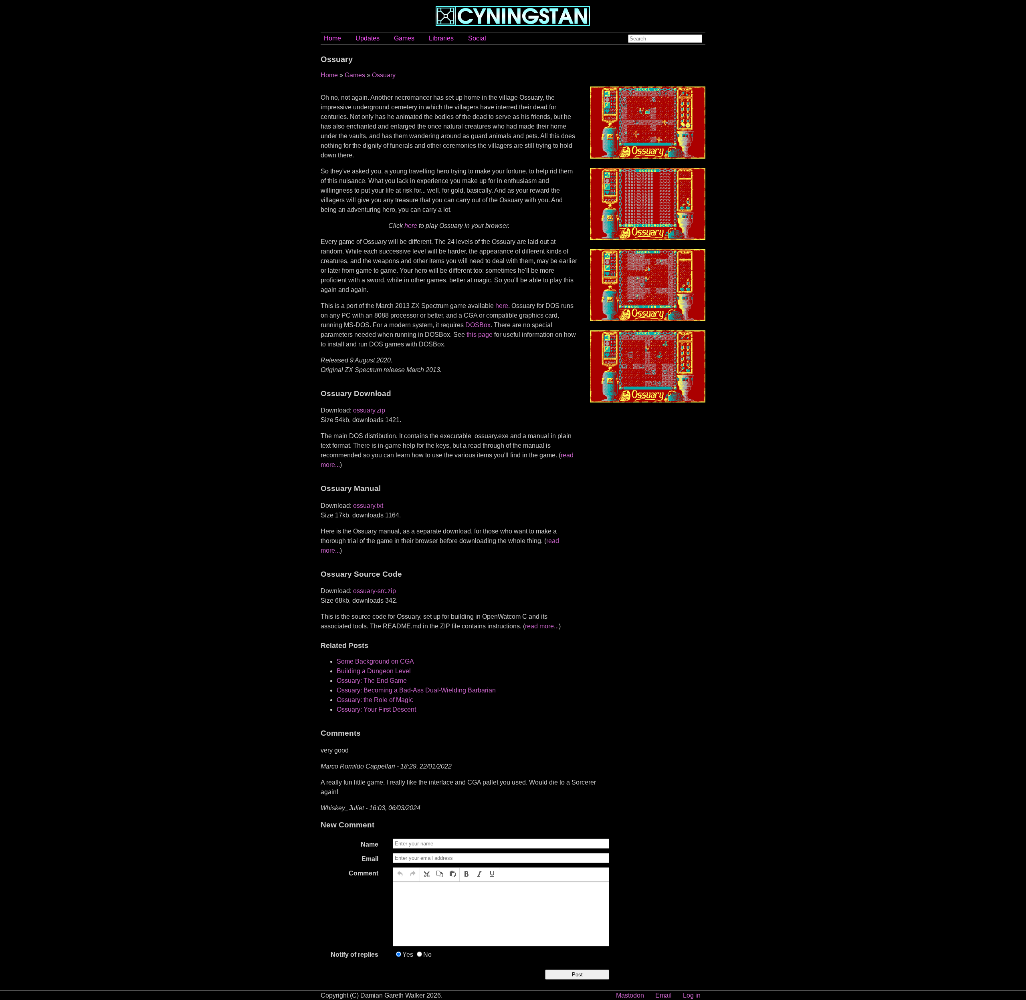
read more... (542, 626)
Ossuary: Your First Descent (376, 709)
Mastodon (630, 995)
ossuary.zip (369, 410)
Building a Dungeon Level (374, 671)
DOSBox (478, 325)
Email (370, 858)
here (410, 225)
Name (369, 844)
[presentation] (400, 874)
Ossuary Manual (351, 488)
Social (477, 38)
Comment (363, 873)
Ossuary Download (356, 393)
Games (404, 38)
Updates (367, 38)
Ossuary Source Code (361, 574)
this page (480, 334)
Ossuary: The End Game (372, 680)
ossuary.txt (368, 505)
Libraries (441, 38)
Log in (692, 995)
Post (577, 975)
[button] (400, 875)
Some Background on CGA (375, 661)
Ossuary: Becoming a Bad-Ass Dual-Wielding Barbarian (416, 690)
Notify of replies (354, 954)
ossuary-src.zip (374, 591)
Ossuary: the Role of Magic (375, 699)
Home (332, 38)
